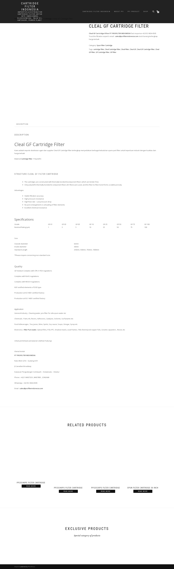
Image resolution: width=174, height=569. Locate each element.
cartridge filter (98, 49)
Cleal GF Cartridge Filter (146, 49)
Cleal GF (133, 49)
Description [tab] (22, 124)
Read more (31, 486)
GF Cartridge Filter (102, 52)
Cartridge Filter (26, 159)
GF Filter (113, 52)
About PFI (119, 11)
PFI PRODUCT (134, 11)
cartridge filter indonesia (30, 6)
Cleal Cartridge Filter (112, 49)
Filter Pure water (30, 330)
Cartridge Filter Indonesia (96, 11)
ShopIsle (17, 566)
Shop (145, 11)
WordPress (31, 566)
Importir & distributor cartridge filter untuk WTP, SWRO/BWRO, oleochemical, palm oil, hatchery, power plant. (30, 16)
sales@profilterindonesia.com (126, 36)
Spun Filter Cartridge (104, 45)
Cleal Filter (125, 49)
